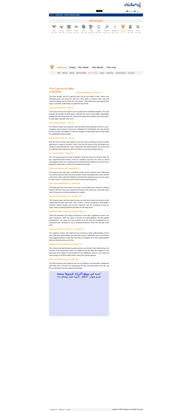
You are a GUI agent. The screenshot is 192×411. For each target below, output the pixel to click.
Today (72, 67)
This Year (111, 67)
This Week (83, 67)
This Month (97, 67)
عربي (138, 11)
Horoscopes (96, 20)
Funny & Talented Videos (72, 15)
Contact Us (53, 409)
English (130, 11)
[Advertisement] (8, 30)
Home (52, 15)
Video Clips (59, 15)
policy (68, 409)
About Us (62, 409)
